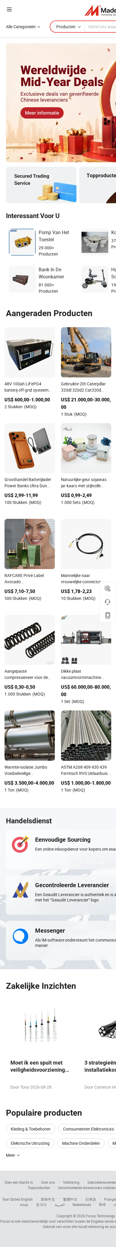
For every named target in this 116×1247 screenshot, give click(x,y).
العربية (60, 1204)
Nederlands (82, 1204)
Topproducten (39, 1187)
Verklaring (71, 1182)
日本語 (90, 1199)
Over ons (48, 1182)
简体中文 (48, 1199)
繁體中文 (70, 1199)
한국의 (41, 1204)
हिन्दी (102, 1204)
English (27, 1199)
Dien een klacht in (19, 1182)
